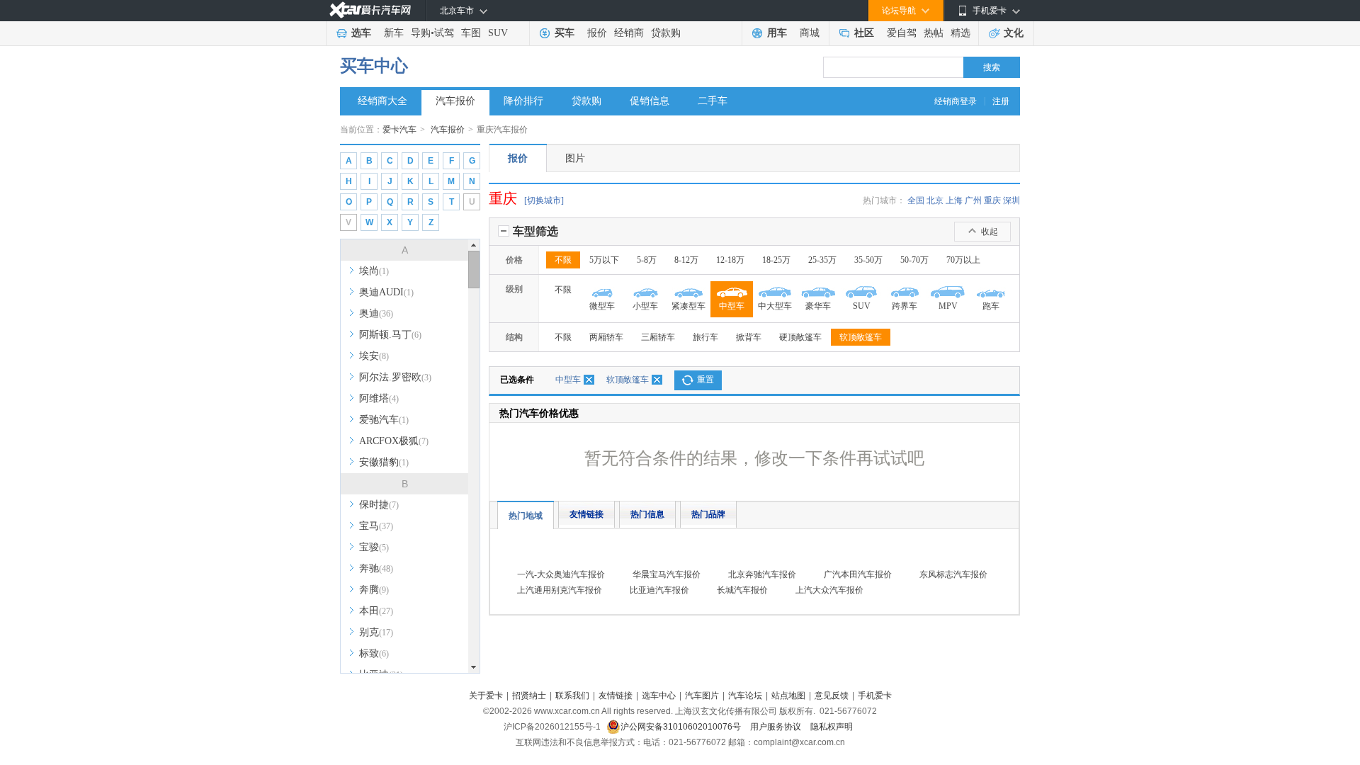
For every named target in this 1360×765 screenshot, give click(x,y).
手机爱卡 (875, 696)
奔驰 (376, 568)
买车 (564, 33)
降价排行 (523, 101)
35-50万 (868, 260)
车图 (471, 33)
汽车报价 (455, 101)
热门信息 (647, 514)
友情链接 (587, 514)
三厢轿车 (658, 337)
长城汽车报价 (742, 590)
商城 (810, 33)
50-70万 (914, 260)
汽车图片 (702, 696)
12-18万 (730, 260)
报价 (597, 33)
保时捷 (379, 504)
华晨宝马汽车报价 (667, 574)
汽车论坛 (745, 696)
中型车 (568, 380)
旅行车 (705, 337)
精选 (960, 33)
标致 (374, 653)
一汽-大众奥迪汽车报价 (561, 574)
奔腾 (374, 589)
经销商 (629, 33)
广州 (973, 200)
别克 (376, 632)
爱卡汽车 (399, 130)
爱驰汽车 (384, 419)
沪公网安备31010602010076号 (681, 727)
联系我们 (572, 696)
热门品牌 (708, 514)
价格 (514, 260)
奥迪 (376, 313)
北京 (935, 200)
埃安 (374, 356)
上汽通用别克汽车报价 (559, 590)
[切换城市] (544, 200)
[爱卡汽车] (370, 10)
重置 (705, 380)
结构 (514, 337)
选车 (361, 33)
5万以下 (604, 260)
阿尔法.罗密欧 (395, 377)
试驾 (444, 33)
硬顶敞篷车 (800, 337)
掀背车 (748, 337)
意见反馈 (832, 696)
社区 (864, 33)
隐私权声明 (831, 727)
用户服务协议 (776, 727)
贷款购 (666, 33)
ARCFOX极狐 (394, 441)
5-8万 (647, 260)
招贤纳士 (529, 696)
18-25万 (776, 260)
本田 (376, 611)
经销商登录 (955, 101)
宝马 (376, 526)
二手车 (712, 101)
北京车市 (457, 11)
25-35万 (822, 260)
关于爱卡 (486, 696)
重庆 (992, 200)
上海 (954, 200)
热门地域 (526, 516)
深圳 (1011, 200)
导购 (421, 33)
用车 (777, 33)
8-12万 (686, 260)
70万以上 (963, 260)
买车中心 (374, 66)
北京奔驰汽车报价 (762, 574)
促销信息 (649, 101)
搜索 (991, 67)
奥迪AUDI (386, 292)
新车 (394, 33)
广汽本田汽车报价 (858, 574)
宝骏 (374, 547)
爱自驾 (902, 33)
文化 (1014, 33)
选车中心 (659, 696)
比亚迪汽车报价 (659, 590)
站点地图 (788, 696)
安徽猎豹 (384, 462)
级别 (514, 289)
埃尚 (374, 271)
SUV (498, 33)
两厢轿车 (606, 337)
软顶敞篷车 (860, 337)
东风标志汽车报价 (953, 574)
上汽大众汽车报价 (829, 590)
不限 (563, 260)
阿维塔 (379, 398)
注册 (1000, 101)
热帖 (934, 33)
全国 (915, 200)
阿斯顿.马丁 (390, 334)
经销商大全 (382, 101)
